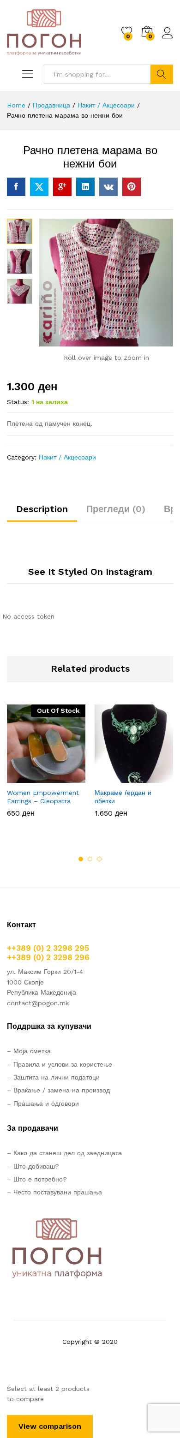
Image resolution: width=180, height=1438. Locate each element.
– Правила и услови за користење (59, 1064)
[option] (46, 767)
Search (161, 74)
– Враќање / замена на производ (58, 1090)
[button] (111, 777)
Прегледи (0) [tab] (115, 508)
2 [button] (90, 859)
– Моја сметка (29, 1051)
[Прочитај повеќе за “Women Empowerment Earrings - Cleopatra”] (23, 777)
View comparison (49, 1426)
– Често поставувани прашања (54, 1192)
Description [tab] (42, 508)
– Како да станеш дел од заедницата (64, 1153)
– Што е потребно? (37, 1179)
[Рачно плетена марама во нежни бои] (16, 187)
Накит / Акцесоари (67, 457)
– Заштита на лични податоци (53, 1077)
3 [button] (99, 859)
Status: (18, 402)
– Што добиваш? (33, 1166)
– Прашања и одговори (43, 1103)
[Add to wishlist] (66, 777)
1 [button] (80, 859)
